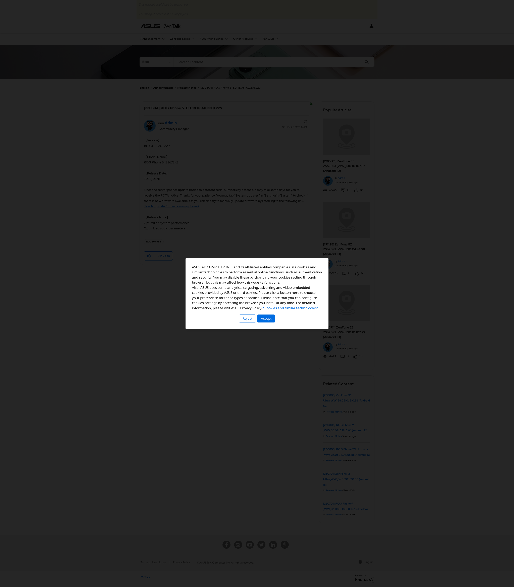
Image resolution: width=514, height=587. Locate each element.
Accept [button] (266, 318)
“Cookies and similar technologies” (290, 308)
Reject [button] (247, 318)
